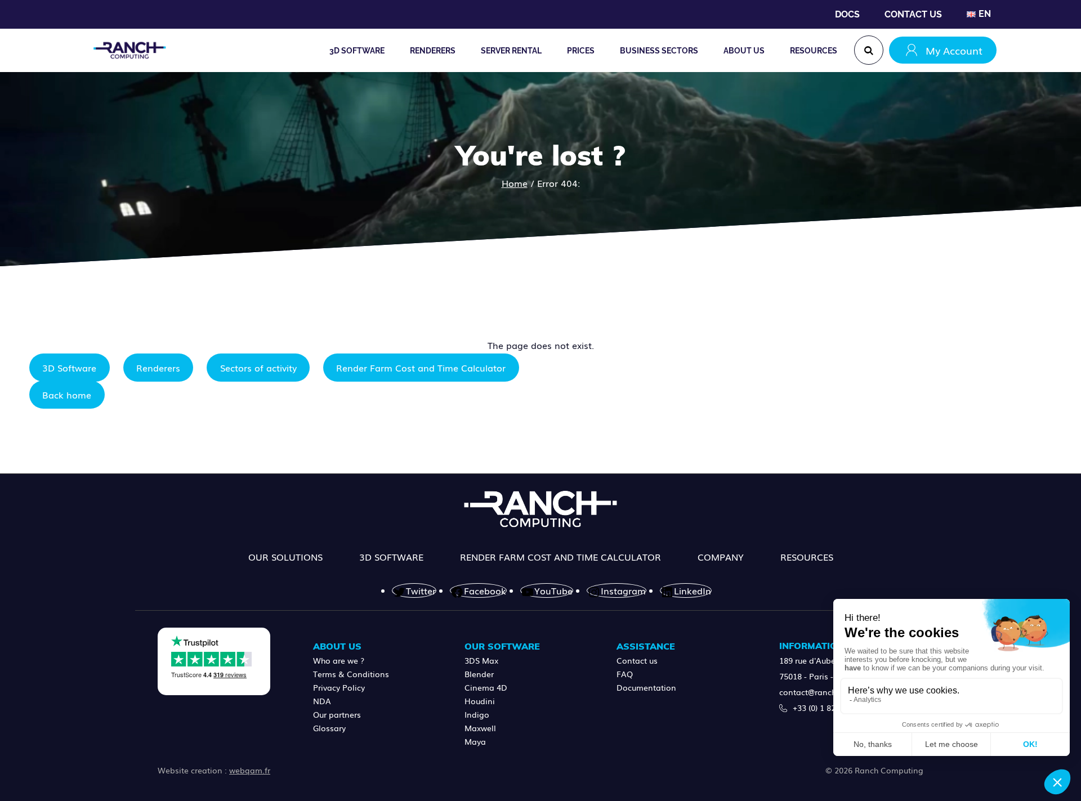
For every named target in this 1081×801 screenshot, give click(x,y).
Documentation (646, 687)
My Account (954, 50)
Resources (813, 50)
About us (744, 50)
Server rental (511, 50)
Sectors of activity (258, 367)
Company (721, 556)
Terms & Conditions (351, 673)
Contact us (913, 14)
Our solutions (285, 556)
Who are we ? (338, 660)
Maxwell (480, 727)
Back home (66, 394)
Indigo (476, 714)
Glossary (329, 727)
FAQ (625, 673)
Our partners (337, 714)
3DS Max (481, 660)
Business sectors (659, 50)
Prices (581, 50)
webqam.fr (249, 770)
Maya (475, 741)
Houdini (479, 700)
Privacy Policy (339, 687)
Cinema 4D (485, 687)
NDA (322, 700)
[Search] (868, 50)
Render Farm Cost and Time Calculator (421, 367)
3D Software (69, 367)
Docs (847, 14)
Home (515, 183)
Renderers (158, 367)
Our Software (502, 646)
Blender (479, 673)
